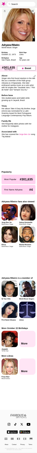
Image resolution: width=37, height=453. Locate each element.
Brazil (13, 60)
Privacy (22, 444)
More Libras (7, 356)
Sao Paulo (6, 60)
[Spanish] (6, 439)
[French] (18, 439)
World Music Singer (10, 47)
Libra (21, 54)
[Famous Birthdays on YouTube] (28, 424)
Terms (30, 444)
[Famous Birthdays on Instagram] (8, 424)
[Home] (18, 416)
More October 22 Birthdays (15, 328)
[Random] (32, 11)
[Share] (5, 11)
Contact (14, 444)
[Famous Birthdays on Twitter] (20, 424)
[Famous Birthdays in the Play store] (24, 432)
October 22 (6, 54)
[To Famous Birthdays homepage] (4, 4)
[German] (31, 439)
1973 (14, 54)
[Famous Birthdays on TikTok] (14, 424)
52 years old (24, 60)
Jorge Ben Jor (25, 134)
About (6, 444)
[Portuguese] (12, 439)
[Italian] (24, 439)
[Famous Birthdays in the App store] (12, 432)
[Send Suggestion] (34, 76)
